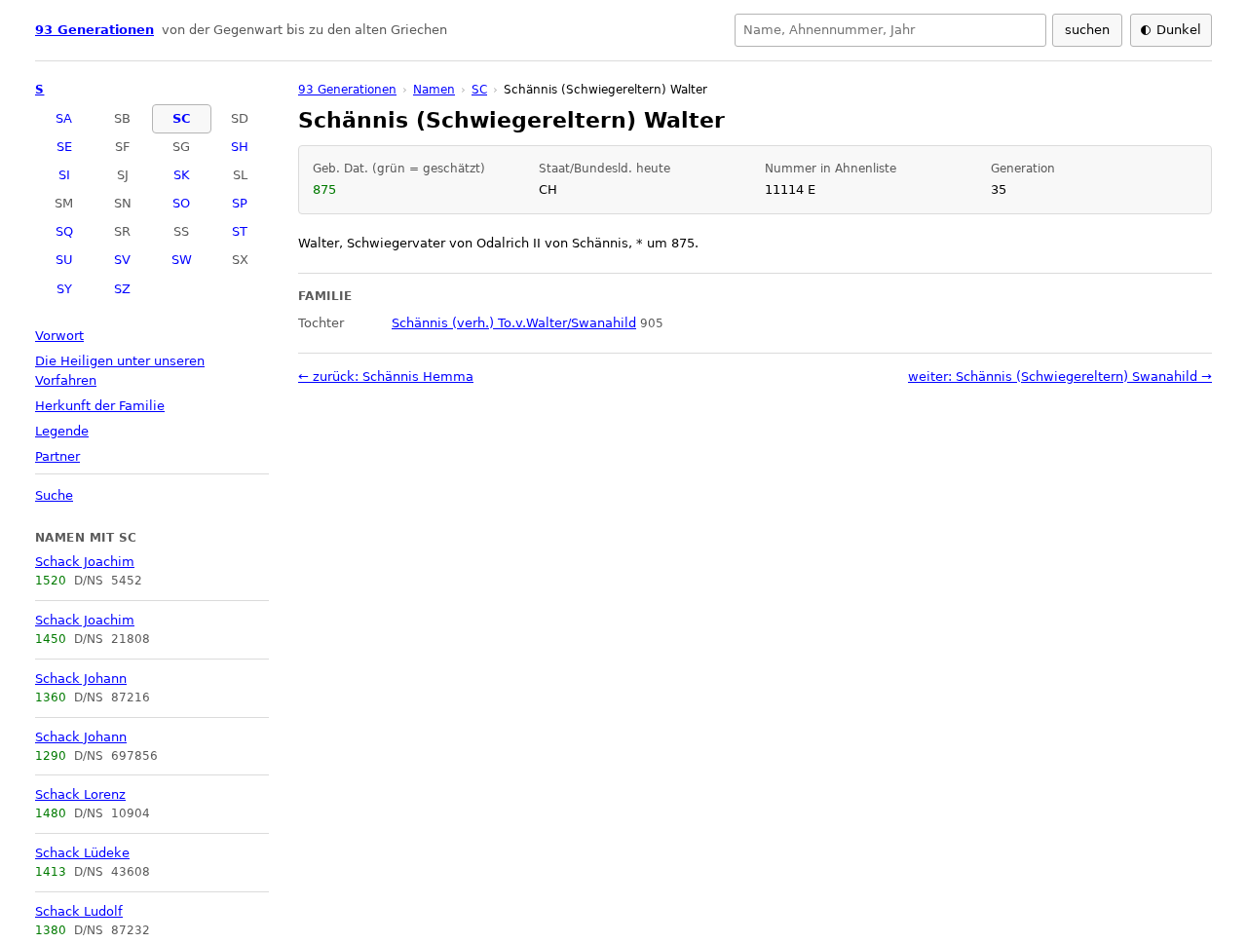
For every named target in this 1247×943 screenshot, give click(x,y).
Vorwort (59, 335)
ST (239, 231)
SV (122, 259)
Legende (62, 431)
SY (64, 289)
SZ (122, 289)
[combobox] (890, 30)
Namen (434, 89)
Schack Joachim (84, 561)
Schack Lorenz (80, 794)
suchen (1087, 29)
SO (181, 203)
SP (239, 203)
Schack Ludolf (79, 911)
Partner (57, 456)
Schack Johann (81, 678)
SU (64, 259)
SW (181, 259)
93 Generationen (94, 29)
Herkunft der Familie (100, 405)
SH (239, 146)
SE (64, 146)
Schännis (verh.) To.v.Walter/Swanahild (514, 323)
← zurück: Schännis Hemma (385, 376)
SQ (64, 231)
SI (64, 175)
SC (181, 118)
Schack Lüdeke (82, 853)
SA (64, 118)
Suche (54, 495)
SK (181, 175)
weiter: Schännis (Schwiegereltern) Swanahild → (1060, 376)
